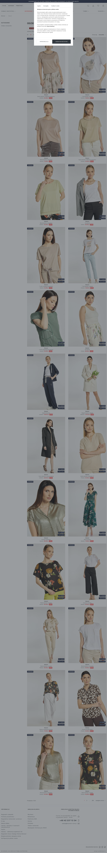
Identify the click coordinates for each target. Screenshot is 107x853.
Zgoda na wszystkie (61, 41)
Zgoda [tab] (39, 6)
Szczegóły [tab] (45, 6)
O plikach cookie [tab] (55, 6)
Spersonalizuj (44, 41)
